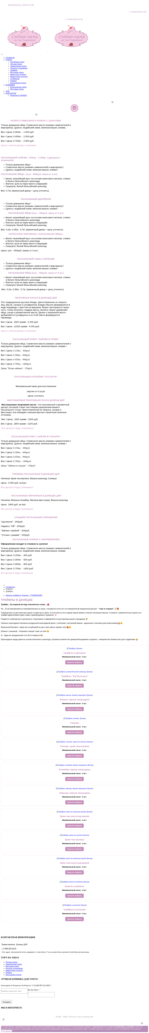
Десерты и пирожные (14, 968)
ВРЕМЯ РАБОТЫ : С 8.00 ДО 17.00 (21, 5)
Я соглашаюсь (6, 1031)
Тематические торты (14, 964)
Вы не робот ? (34, 989)
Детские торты (11, 962)
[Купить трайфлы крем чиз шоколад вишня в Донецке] (75, 812)
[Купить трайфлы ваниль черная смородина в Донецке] (74, 695)
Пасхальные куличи (13, 975)
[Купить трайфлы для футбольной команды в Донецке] (74, 672)
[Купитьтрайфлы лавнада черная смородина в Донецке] (74, 788)
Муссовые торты (12, 966)
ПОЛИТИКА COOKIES (124, 1027)
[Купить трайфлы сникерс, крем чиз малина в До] (74, 742)
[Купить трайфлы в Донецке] (74, 648)
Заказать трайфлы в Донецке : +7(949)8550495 (24, 595)
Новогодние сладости (14, 970)
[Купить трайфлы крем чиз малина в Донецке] (74, 835)
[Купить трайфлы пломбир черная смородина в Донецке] (74, 765)
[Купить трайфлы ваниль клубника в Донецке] (74, 882)
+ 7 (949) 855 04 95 (9, 948)
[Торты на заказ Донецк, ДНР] (48, 52)
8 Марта (9, 973)
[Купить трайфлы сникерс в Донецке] (74, 718)
